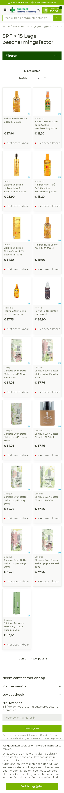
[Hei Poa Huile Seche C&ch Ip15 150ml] (17, 102)
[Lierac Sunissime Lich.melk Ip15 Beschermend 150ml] (17, 165)
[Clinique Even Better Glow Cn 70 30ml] (47, 477)
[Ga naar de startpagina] (22, 10)
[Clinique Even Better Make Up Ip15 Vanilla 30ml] (47, 351)
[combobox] (28, 18)
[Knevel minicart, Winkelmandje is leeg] (45, 10)
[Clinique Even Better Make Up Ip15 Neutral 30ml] (47, 540)
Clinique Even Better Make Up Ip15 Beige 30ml (15, 563)
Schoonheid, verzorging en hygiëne (32, 26)
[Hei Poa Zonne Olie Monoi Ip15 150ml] (17, 291)
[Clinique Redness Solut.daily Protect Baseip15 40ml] (17, 603)
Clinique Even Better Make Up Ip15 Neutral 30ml (47, 563)
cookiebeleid (49, 777)
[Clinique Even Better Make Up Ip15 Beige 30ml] (17, 540)
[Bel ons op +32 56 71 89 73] (38, 10)
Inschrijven (32, 728)
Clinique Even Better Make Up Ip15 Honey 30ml (15, 437)
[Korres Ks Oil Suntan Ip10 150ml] (47, 291)
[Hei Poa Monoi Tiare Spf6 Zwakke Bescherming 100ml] (47, 102)
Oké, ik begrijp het (32, 786)
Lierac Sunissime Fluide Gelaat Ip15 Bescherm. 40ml (14, 251)
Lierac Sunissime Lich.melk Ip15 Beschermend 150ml (15, 188)
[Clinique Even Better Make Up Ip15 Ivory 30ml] (17, 477)
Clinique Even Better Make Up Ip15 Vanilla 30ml (46, 374)
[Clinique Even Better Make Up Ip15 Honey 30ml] (17, 414)
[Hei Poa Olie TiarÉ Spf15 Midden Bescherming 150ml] (47, 165)
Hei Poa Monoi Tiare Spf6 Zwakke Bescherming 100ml (46, 125)
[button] (32, 55)
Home (6, 26)
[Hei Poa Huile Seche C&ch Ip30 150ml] (47, 228)
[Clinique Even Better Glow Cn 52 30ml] (47, 414)
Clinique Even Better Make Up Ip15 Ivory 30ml (15, 500)
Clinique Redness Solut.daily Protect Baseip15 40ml (14, 626)
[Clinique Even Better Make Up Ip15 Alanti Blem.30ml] (17, 351)
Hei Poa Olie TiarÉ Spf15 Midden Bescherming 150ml (46, 188)
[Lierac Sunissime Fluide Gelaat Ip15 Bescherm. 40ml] (17, 228)
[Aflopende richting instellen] (45, 78)
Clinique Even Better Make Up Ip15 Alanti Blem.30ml (15, 374)
